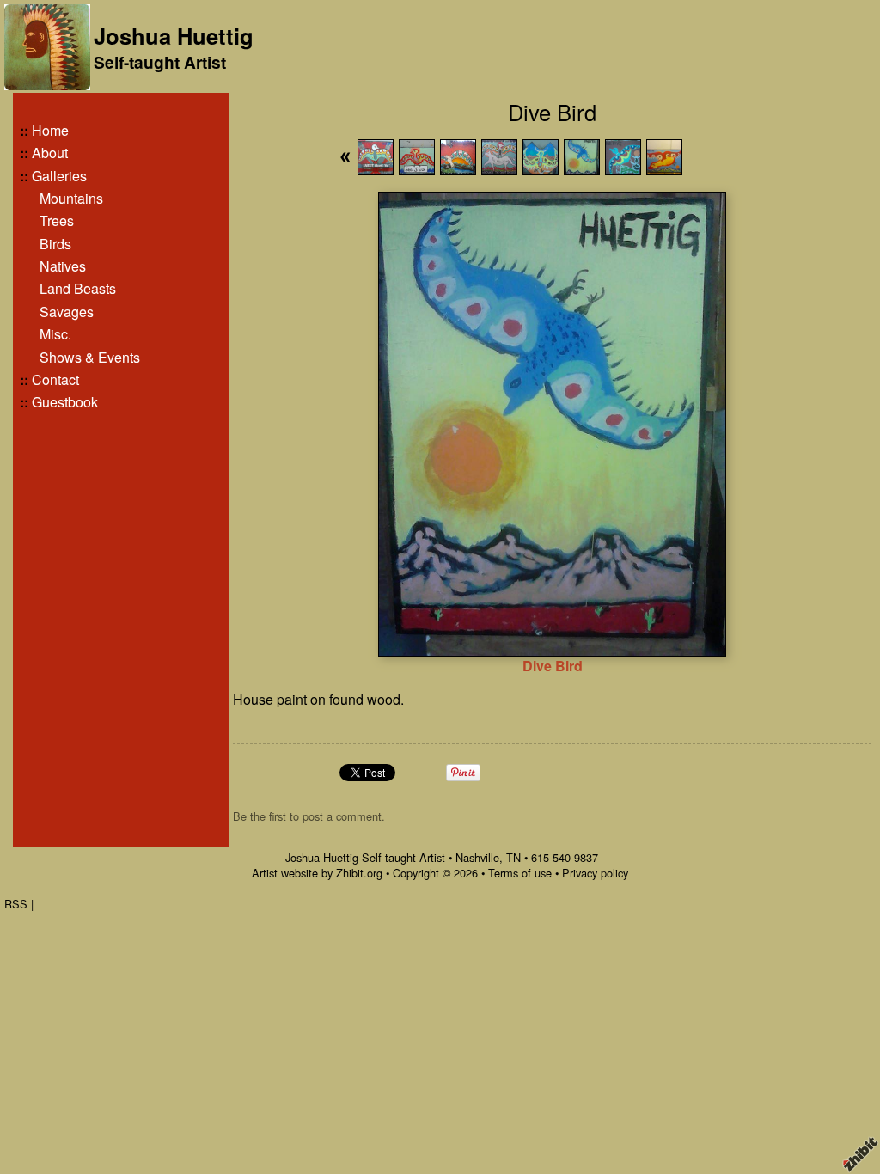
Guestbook (65, 402)
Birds (55, 244)
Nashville (477, 857)
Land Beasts (78, 288)
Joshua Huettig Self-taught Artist (365, 857)
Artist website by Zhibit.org (317, 873)
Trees (57, 220)
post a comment (342, 816)
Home (50, 130)
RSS (16, 904)
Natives (63, 266)
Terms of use (520, 873)
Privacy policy (595, 873)
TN (513, 857)
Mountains (71, 198)
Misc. (55, 334)
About (50, 152)
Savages (67, 311)
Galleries (59, 176)
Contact (55, 379)
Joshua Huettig (174, 36)
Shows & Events (90, 357)
